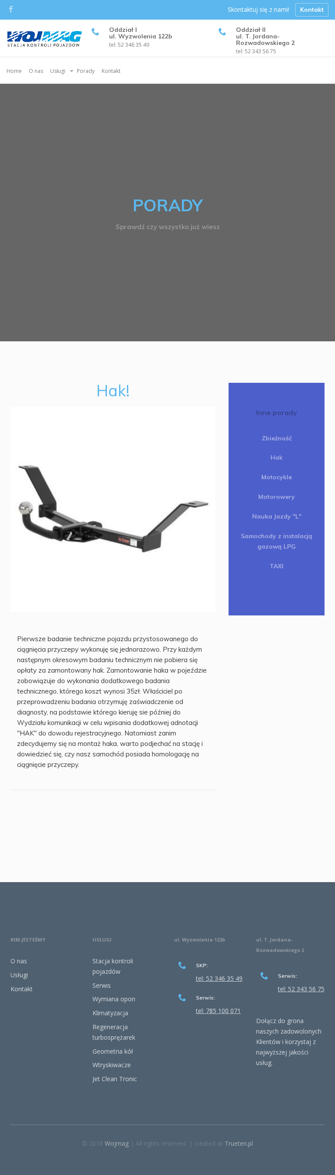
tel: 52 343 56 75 (256, 51)
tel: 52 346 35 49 (129, 44)
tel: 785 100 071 (218, 1011)
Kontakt (312, 10)
